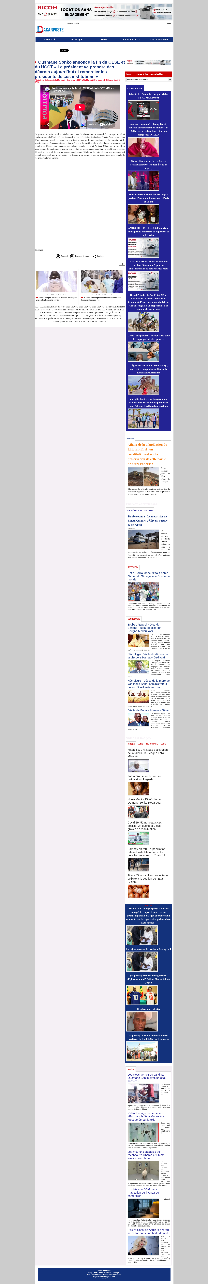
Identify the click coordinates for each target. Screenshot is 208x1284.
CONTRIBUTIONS (66, 315)
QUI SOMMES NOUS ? (103, 318)
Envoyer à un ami (82, 255)
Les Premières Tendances (51, 312)
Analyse (69, 318)
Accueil (64, 255)
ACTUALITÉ (49, 39)
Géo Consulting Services (63, 309)
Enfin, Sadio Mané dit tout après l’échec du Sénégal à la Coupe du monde (149, 576)
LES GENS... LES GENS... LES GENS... (85, 306)
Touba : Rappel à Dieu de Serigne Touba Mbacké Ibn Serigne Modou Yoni (144, 628)
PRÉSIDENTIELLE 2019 (73, 321)
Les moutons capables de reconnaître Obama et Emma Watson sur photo (146, 1155)
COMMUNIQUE (85, 315)
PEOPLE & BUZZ (131, 39)
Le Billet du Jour (56, 306)
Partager (100, 255)
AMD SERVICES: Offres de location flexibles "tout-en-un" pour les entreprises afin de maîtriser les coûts (148, 265)
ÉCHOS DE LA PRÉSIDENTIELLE (107, 309)
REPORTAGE (152, 744)
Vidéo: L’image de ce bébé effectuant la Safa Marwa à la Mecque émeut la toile (146, 1116)
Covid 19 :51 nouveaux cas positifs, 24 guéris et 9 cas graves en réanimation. (145, 826)
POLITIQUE (76, 39)
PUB (118, 318)
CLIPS (163, 744)
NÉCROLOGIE (57, 318)
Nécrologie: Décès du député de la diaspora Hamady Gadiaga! (148, 656)
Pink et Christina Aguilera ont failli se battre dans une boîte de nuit (148, 1231)
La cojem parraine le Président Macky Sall (148, 949)
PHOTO (100, 312)
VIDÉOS (99, 315)
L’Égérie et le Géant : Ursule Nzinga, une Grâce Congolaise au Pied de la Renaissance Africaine (148, 369)
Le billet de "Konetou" (97, 321)
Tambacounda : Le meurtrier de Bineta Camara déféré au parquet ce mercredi (148, 520)
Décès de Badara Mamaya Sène (148, 710)
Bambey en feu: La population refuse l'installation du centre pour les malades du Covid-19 (146, 852)
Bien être (86, 318)
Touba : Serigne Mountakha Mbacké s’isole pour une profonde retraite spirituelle (56, 299)
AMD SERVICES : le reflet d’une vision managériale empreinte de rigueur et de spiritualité (148, 231)
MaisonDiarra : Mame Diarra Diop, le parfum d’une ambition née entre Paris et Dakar (148, 198)
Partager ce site (46, 51)
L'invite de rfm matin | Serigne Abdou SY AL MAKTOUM (148, 95)
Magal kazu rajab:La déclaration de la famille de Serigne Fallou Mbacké (148, 753)
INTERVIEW (41, 318)
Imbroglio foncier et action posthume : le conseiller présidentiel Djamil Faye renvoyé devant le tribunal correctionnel (149, 402)
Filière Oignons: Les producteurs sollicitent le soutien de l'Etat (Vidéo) (148, 878)
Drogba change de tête (148, 1009)
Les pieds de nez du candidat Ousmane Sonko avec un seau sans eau (147, 1078)
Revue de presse (112, 315)
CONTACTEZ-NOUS (159, 39)
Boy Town (45, 309)
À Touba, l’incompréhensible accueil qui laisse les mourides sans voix (101, 299)
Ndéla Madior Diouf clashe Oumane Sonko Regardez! (144, 801)
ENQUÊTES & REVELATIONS (140, 510)
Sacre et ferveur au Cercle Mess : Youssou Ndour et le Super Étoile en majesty (148, 164)
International (70, 312)
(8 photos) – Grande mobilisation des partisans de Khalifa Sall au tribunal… (148, 1037)
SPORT (104, 39)
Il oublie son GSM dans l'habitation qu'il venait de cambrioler (143, 1192)
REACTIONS (82, 309)
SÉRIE (140, 744)
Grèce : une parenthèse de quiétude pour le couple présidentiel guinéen (149, 337)
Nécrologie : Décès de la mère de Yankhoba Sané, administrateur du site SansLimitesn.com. (149, 684)
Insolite (77, 318)
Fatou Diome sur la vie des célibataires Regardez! (144, 778)
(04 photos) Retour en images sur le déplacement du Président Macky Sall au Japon (148, 979)
